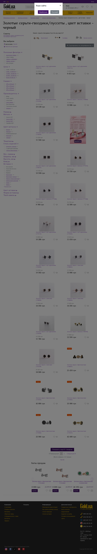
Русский (55, 12)
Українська (43, 12)
